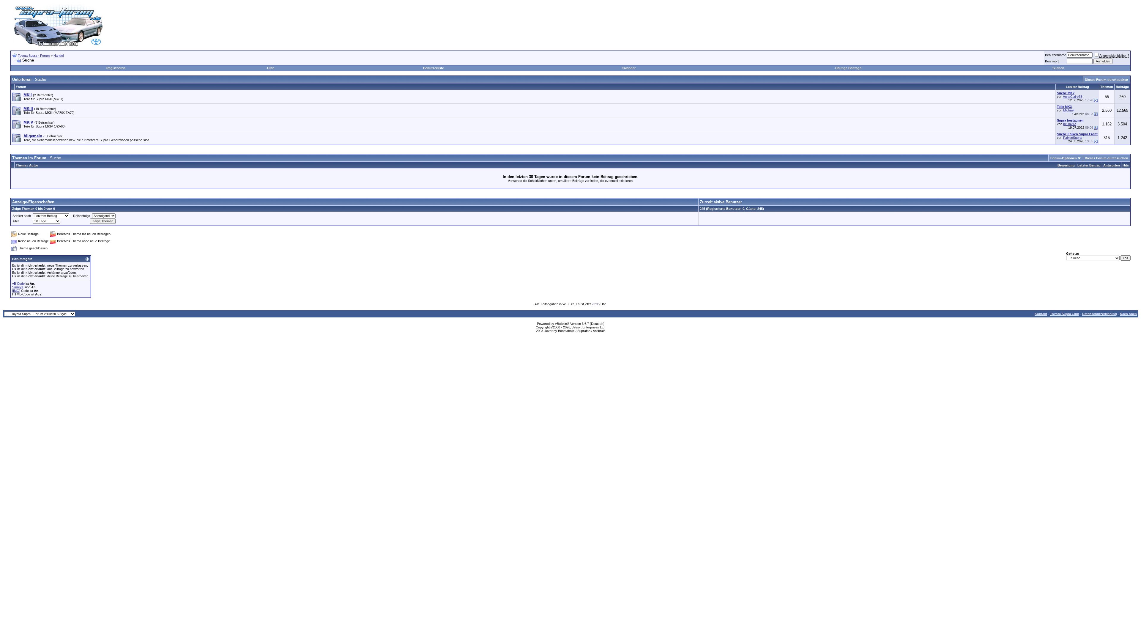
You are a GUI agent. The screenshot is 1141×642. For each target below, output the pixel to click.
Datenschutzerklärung (1099, 314)
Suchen (1058, 68)
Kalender (629, 68)
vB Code (18, 283)
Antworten (1111, 165)
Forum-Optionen (1063, 158)
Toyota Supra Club (1064, 314)
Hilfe (270, 68)
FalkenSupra (1072, 137)
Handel (58, 55)
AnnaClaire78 (1072, 96)
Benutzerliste (433, 68)
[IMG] (16, 290)
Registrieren (115, 68)
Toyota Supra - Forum (34, 55)
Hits (1126, 165)
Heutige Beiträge (848, 68)
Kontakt (1041, 314)
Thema (21, 165)
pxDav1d (1069, 124)
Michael (1068, 110)
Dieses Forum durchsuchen (1106, 79)
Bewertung (1066, 165)
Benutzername (1055, 55)
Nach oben (1128, 314)
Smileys (17, 287)
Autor (33, 165)
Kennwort (1052, 61)
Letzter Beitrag (1089, 165)
